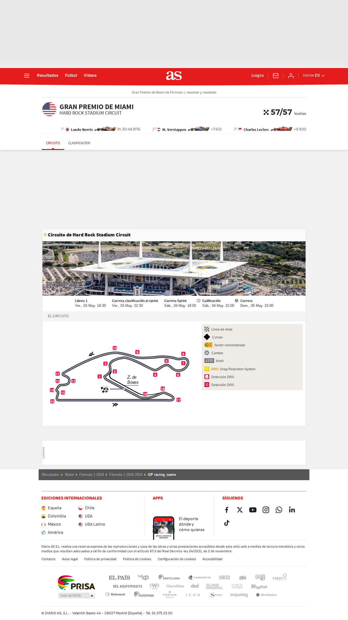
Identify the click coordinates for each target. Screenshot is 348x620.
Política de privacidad (100, 559)
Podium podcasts (144, 595)
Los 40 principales (143, 577)
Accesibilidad (212, 559)
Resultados (47, 75)
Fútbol (71, 75)
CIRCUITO (53, 143)
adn (260, 577)
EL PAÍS (119, 577)
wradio (156, 586)
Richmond (277, 586)
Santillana (169, 577)
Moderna (115, 594)
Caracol (279, 577)
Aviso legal (70, 559)
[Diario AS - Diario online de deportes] (174, 75)
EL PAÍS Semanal (213, 586)
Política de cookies (137, 559)
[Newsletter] (275, 75)
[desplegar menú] (26, 75)
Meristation (239, 595)
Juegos (257, 75)
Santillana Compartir (199, 577)
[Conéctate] (291, 75)
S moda (193, 595)
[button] (76, 596)
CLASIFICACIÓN (79, 143)
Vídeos (90, 75)
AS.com (242, 577)
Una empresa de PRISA (76, 583)
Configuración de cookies (177, 559)
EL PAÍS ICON (170, 595)
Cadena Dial (194, 586)
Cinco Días (173, 586)
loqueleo (216, 595)
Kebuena (256, 586)
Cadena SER (224, 577)
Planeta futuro (232, 586)
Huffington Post (127, 586)
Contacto (48, 559)
